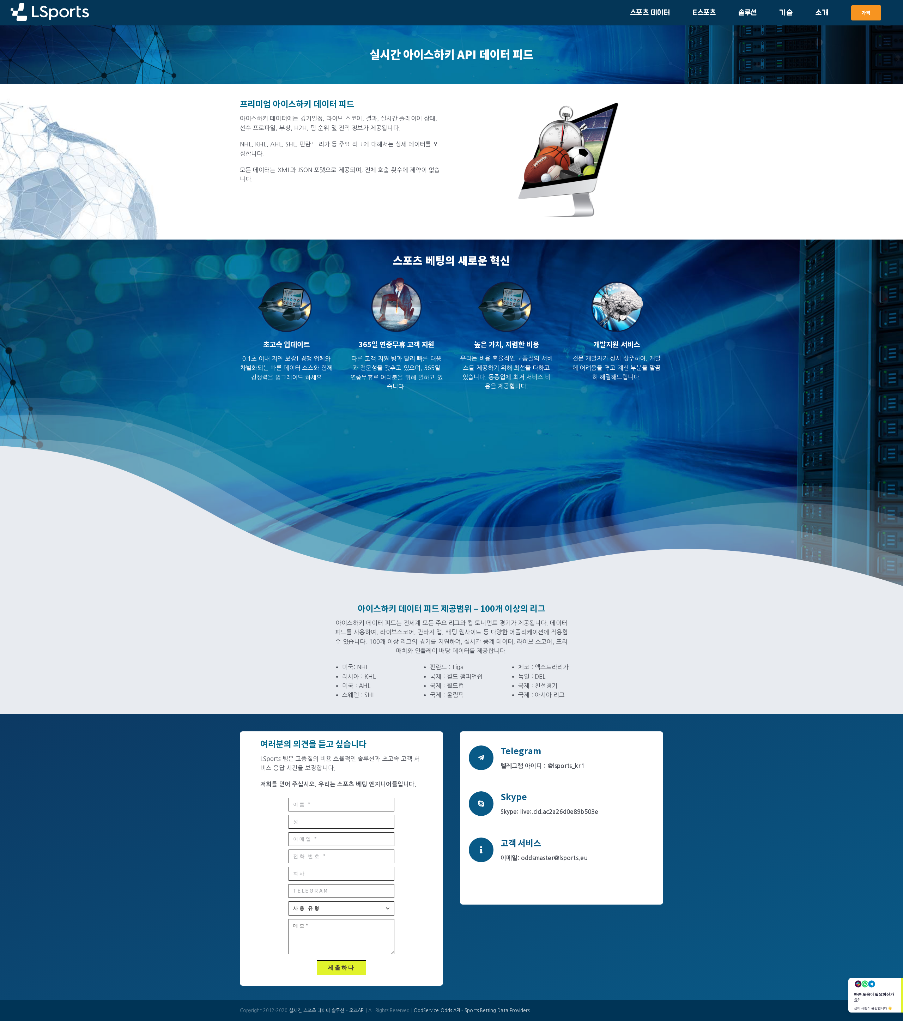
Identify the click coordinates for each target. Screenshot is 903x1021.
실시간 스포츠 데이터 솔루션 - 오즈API (327, 1010)
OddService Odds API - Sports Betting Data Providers (472, 1010)
